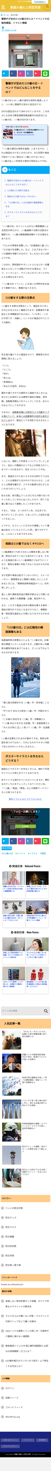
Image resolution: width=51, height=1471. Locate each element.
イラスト (33, 853)
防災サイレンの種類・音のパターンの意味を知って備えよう (34, 1149)
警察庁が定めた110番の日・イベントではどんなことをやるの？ (24, 183)
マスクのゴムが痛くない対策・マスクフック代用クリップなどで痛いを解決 (36, 955)
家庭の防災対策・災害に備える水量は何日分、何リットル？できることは (13, 918)
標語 (43, 853)
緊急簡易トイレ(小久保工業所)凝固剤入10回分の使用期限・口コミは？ (37, 984)
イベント (21, 853)
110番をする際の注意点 (17, 191)
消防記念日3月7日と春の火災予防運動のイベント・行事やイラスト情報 (37, 918)
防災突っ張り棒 (13, 1265)
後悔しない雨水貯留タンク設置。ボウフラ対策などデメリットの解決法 (13, 955)
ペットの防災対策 (14, 1208)
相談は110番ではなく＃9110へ (20, 197)
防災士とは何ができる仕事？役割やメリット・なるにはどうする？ (34, 1172)
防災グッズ (10, 1218)
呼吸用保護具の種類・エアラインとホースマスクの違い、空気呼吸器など (34, 1126)
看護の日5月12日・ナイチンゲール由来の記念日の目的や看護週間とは (13, 889)
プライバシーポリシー (10, 1446)
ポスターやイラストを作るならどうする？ (23, 214)
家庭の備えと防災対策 (25, 7)
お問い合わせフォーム (10, 1440)
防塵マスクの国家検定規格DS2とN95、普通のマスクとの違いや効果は (34, 1057)
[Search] (46, 1011)
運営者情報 (42, 1440)
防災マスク (10, 1227)
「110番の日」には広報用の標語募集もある (24, 205)
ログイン (9, 1388)
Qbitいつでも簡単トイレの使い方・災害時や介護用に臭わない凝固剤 (13, 984)
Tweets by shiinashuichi (12, 1284)
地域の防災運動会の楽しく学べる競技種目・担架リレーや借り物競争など (34, 1080)
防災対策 (6, 848)
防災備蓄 (9, 1237)
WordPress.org (12, 1417)
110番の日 (8, 853)
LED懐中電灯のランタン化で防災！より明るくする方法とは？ (27, 1363)
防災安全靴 (10, 1246)
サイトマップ (28, 1440)
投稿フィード (11, 1398)
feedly (26, 826)
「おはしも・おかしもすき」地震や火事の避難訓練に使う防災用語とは (34, 1034)
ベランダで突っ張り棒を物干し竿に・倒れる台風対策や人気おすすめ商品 (34, 1103)
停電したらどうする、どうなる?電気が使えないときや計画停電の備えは (37, 889)
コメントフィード (14, 1407)
